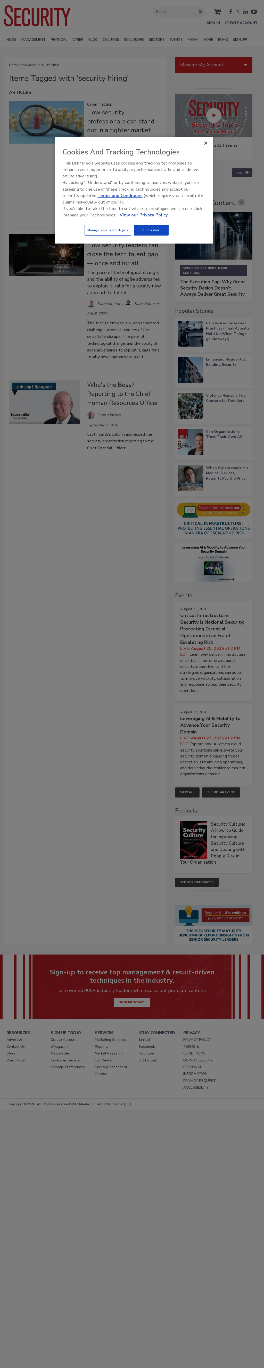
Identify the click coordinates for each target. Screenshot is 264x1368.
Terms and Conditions (120, 196)
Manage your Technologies (107, 230)
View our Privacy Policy (144, 215)
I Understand (151, 230)
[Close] (205, 143)
